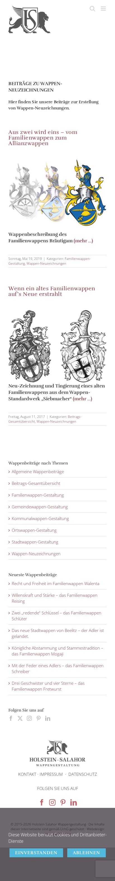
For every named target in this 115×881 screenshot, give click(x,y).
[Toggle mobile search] (92, 8)
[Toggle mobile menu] (104, 8)
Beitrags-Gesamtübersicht (36, 483)
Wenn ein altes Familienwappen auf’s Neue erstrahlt (51, 291)
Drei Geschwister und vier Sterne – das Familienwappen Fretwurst (48, 686)
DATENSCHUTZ (82, 774)
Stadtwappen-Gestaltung (35, 542)
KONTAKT (27, 774)
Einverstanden (36, 853)
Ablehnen (86, 853)
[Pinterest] (38, 718)
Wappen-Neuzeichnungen (46, 263)
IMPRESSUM (51, 774)
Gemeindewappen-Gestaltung (40, 506)
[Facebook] (10, 718)
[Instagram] (29, 718)
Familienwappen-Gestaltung (38, 495)
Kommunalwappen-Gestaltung (40, 518)
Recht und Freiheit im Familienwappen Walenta (55, 583)
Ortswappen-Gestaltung (34, 530)
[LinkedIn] (47, 718)
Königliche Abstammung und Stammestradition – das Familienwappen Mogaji (57, 651)
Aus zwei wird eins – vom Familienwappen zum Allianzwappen (42, 138)
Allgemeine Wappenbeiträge (38, 471)
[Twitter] (20, 718)
